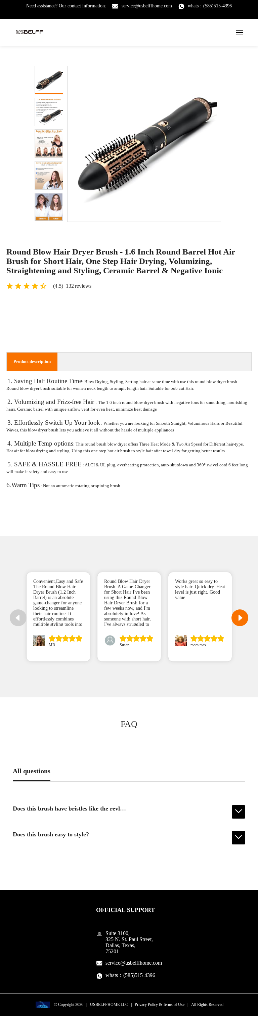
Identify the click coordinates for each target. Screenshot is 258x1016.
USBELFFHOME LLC (109, 1004)
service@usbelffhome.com (147, 5)
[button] (239, 617)
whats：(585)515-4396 (210, 5)
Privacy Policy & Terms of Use (159, 1004)
